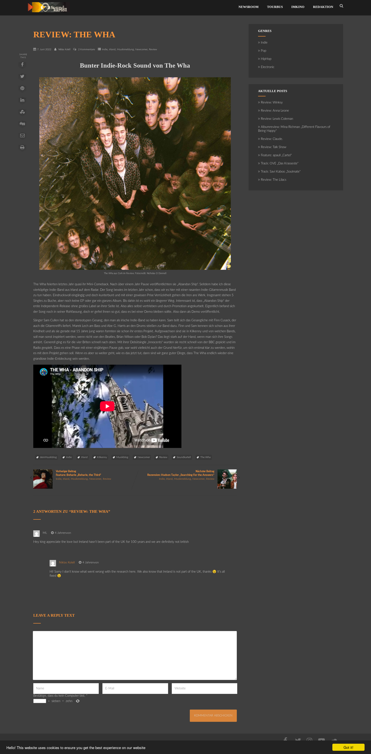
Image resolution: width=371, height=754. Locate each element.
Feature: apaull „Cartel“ (276, 155)
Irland (112, 49)
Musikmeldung (125, 49)
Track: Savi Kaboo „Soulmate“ (281, 171)
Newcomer (141, 49)
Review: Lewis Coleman (277, 118)
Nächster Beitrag (180, 473)
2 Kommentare (86, 49)
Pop (263, 50)
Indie (105, 49)
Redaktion (323, 7)
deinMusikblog (48, 457)
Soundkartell (184, 457)
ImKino (297, 7)
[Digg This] (22, 125)
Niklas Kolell (67, 562)
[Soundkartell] (49, 13)
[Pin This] (22, 90)
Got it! (348, 747)
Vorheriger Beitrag (78, 473)
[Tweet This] (22, 78)
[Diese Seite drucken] (22, 149)
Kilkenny (102, 457)
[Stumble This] (22, 113)
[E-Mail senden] (22, 137)
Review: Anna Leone (275, 110)
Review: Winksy (272, 102)
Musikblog (122, 457)
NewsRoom (248, 7)
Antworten (86, 532)
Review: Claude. (272, 139)
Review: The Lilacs (273, 179)
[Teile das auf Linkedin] (22, 101)
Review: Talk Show (273, 147)
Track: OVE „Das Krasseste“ (279, 163)
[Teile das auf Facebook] (22, 66)
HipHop (266, 59)
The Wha (205, 457)
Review (153, 49)
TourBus (275, 7)
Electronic (267, 67)
